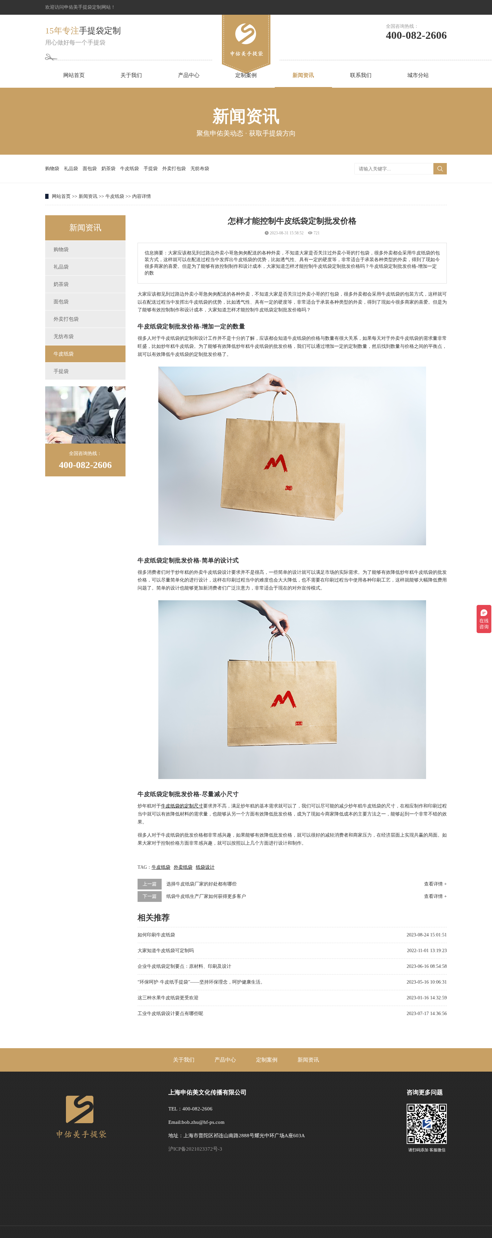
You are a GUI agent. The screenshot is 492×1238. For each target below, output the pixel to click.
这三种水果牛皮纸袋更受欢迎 (168, 997)
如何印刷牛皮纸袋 (156, 934)
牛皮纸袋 (129, 168)
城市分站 (418, 75)
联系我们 (361, 75)
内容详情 (141, 196)
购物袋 (52, 168)
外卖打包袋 (174, 168)
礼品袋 (71, 168)
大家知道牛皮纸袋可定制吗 (166, 950)
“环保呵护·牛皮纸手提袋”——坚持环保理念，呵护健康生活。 (201, 982)
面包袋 (90, 168)
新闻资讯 (303, 75)
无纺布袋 (199, 168)
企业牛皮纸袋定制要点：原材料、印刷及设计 (184, 966)
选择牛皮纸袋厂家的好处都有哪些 (201, 883)
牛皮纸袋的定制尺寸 (182, 805)
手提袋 (151, 168)
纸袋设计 (205, 867)
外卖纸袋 (183, 867)
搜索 (440, 168)
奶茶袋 (108, 168)
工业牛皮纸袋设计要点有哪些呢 (170, 1013)
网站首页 (74, 75)
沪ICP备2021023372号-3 (195, 1149)
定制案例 (246, 75)
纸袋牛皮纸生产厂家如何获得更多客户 (206, 896)
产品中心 (188, 75)
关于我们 (131, 75)
